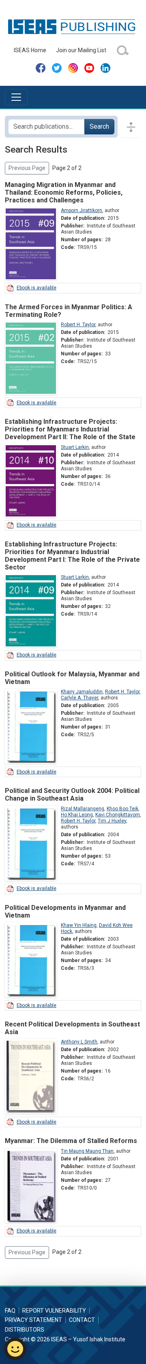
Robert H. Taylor (78, 324)
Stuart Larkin (75, 447)
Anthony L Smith (79, 1042)
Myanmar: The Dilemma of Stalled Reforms (71, 1141)
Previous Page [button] (27, 168)
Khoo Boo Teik (122, 809)
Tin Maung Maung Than (87, 1151)
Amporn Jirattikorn (81, 210)
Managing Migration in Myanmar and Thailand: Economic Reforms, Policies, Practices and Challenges (63, 192)
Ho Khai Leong (77, 815)
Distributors (24, 1329)
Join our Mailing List (81, 50)
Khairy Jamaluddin (82, 692)
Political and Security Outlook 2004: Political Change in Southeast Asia (72, 794)
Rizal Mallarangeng (82, 809)
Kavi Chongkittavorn (117, 815)
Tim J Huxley (112, 821)
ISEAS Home (30, 50)
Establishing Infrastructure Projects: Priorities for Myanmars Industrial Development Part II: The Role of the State (70, 429)
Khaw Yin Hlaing (79, 925)
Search (99, 126)
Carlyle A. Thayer (79, 698)
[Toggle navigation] (16, 97)
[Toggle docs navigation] (131, 127)
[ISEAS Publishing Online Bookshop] (72, 26)
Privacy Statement (33, 1320)
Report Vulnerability (54, 1310)
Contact (82, 1320)
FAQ (10, 1310)
